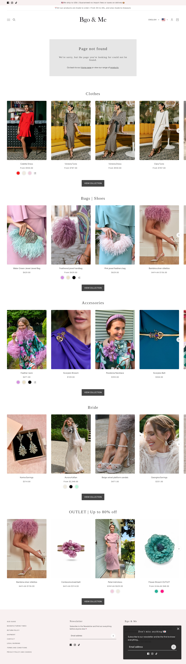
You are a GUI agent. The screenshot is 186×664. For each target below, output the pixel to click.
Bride (93, 407)
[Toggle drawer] (8, 20)
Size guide (11, 621)
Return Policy (13, 630)
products (114, 67)
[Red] (18, 173)
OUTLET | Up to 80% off (93, 512)
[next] (178, 130)
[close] (178, 628)
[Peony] (30, 173)
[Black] (74, 277)
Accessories (93, 303)
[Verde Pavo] (156, 591)
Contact (11, 639)
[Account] (172, 19)
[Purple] (62, 277)
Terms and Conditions (17, 647)
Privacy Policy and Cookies (19, 652)
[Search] (14, 19)
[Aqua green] (76, 486)
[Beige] (68, 277)
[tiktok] (16, 2)
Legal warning (13, 643)
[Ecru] (24, 173)
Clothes (93, 93)
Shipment (11, 634)
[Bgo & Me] (93, 19)
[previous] (7, 103)
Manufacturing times (16, 626)
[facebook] (8, 2)
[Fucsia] (162, 591)
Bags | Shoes (93, 198)
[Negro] (71, 486)
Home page (86, 67)
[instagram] (12, 2)
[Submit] (173, 647)
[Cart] (177, 19)
